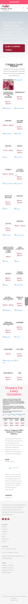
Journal (4, 534)
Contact (4, 541)
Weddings (4, 531)
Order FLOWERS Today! (12, 48)
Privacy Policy (14, 600)
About (3, 536)
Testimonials (5, 539)
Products (4, 527)
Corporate (5, 529)
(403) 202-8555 (14, 2)
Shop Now (5, 424)
